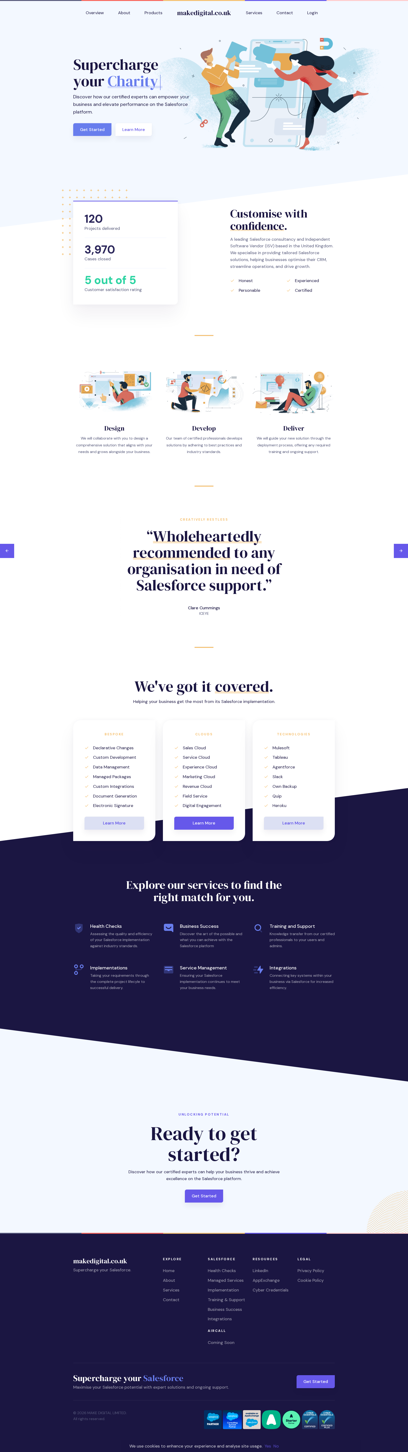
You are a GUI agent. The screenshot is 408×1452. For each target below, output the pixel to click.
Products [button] (153, 13)
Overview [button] (95, 13)
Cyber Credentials (271, 1290)
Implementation (223, 1290)
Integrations (220, 1319)
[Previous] (7, 551)
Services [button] (254, 13)
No (276, 1446)
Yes (268, 1446)
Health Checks (222, 1270)
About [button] (124, 13)
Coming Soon (221, 1342)
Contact (171, 1300)
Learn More (133, 129)
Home (168, 1270)
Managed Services (226, 1280)
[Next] (401, 551)
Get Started (92, 129)
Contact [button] (284, 13)
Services (171, 1290)
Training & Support (226, 1300)
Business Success (225, 1309)
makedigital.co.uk (204, 12)
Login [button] (312, 13)
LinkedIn (260, 1270)
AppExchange (266, 1280)
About (169, 1280)
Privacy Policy (311, 1270)
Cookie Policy (311, 1280)
